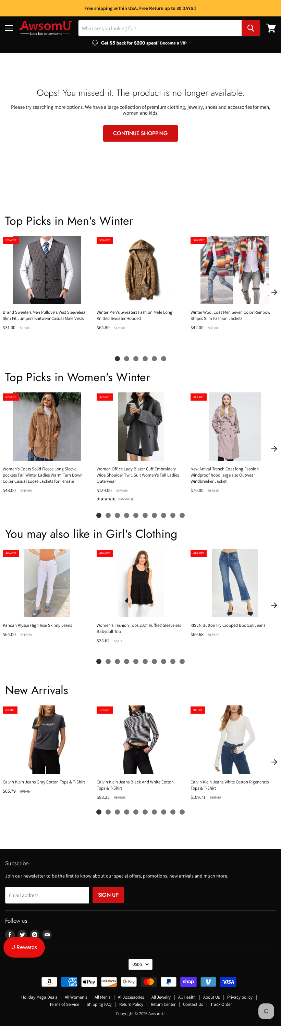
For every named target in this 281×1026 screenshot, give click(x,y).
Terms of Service (64, 1004)
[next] (274, 292)
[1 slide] (117, 358)
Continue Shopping (140, 133)
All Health (187, 997)
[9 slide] (172, 515)
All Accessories (131, 997)
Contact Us (193, 1004)
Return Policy (131, 1004)
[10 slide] (182, 515)
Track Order (221, 1004)
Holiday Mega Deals (39, 997)
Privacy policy (240, 997)
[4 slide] (145, 358)
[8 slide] (163, 515)
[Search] (251, 28)
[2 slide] (126, 358)
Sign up (108, 895)
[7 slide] (154, 515)
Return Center (163, 1004)
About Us (211, 997)
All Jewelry (161, 997)
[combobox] (160, 28)
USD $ (137, 964)
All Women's (76, 997)
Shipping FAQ (99, 1004)
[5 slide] (154, 358)
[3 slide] (135, 358)
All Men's (102, 997)
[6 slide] (163, 358)
